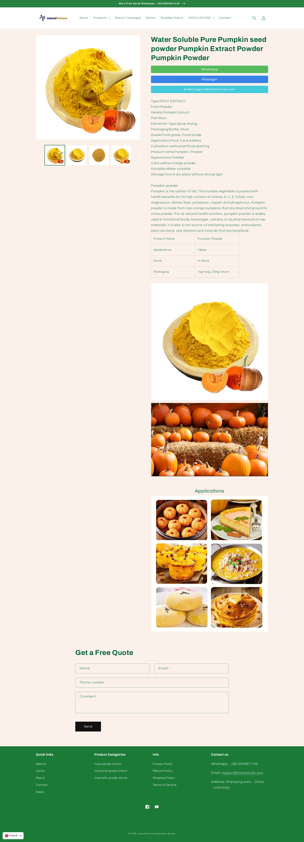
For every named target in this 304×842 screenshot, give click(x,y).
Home (40, 770)
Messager (209, 79)
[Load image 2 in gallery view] (77, 155)
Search (41, 764)
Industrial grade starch (111, 770)
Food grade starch (107, 764)
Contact (42, 785)
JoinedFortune (145, 833)
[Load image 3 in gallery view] (99, 155)
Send (88, 726)
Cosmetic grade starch (111, 778)
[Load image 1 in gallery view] (55, 155)
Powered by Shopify (165, 833)
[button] (101, 18)
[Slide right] (136, 155)
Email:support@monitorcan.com (209, 89)
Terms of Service (164, 785)
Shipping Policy (164, 778)
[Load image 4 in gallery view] (121, 155)
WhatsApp (209, 69)
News (40, 792)
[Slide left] (40, 155)
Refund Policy (162, 770)
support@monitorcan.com (242, 773)
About (40, 778)
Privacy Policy (163, 764)
